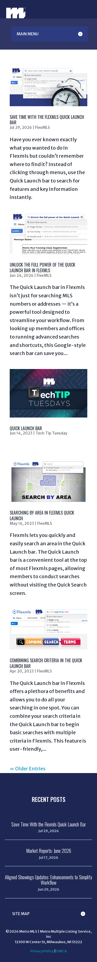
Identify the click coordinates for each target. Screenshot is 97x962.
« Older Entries (28, 769)
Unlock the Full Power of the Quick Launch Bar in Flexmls (42, 267)
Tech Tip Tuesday (51, 433)
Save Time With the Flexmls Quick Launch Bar (47, 120)
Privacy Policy (42, 951)
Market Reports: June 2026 (48, 850)
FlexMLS (42, 127)
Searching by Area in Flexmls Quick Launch (42, 515)
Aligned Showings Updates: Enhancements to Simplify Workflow (48, 880)
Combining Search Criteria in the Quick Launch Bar (46, 663)
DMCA (61, 951)
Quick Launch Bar (26, 428)
